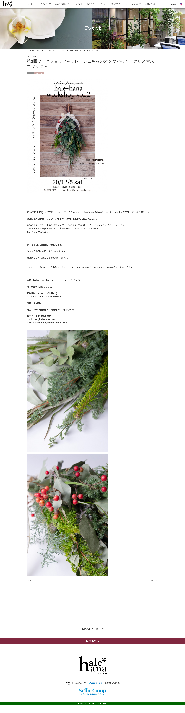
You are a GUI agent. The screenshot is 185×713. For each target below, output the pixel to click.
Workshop (39, 73)
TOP (31, 50)
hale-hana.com (85, 703)
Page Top (91, 641)
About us (90, 629)
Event (37, 50)
